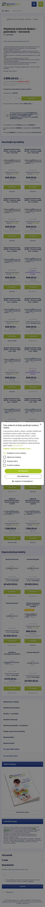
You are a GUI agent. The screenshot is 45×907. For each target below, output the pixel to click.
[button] (22, 449)
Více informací (18, 445)
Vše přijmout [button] (23, 471)
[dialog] (22, 453)
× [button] (40, 424)
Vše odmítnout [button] (23, 476)
